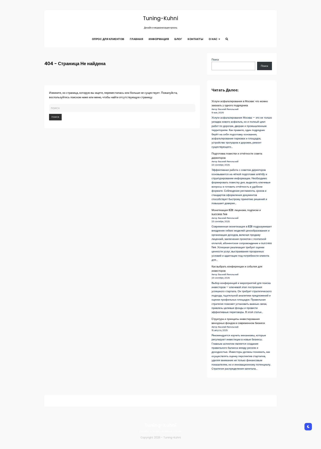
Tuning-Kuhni (160, 18)
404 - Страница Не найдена (75, 63)
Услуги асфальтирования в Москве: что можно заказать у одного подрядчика (240, 103)
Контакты (195, 39)
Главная (136, 39)
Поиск (215, 59)
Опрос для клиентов (108, 39)
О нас (213, 39)
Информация (159, 39)
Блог (178, 39)
